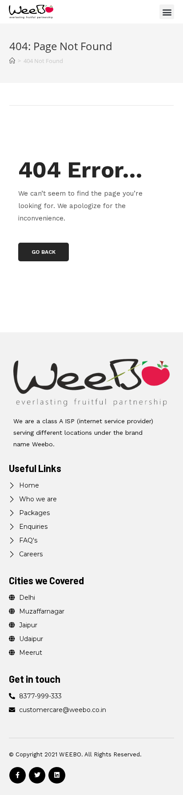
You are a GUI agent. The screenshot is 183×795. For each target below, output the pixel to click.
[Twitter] (37, 775)
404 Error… (80, 170)
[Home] (12, 61)
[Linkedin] (56, 775)
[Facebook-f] (17, 775)
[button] (166, 11)
